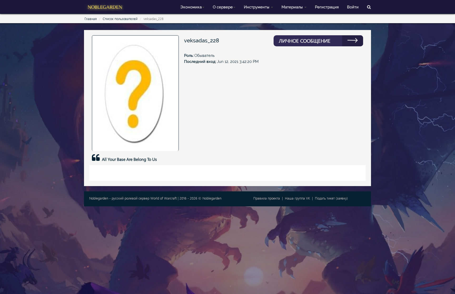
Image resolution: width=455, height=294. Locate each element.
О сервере (223, 7)
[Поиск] (369, 6)
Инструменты (257, 7)
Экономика (191, 7)
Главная (91, 18)
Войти (353, 7)
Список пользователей (120, 18)
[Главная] (105, 6)
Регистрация (327, 7)
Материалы (292, 7)
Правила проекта (266, 198)
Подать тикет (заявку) (331, 198)
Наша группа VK (297, 198)
